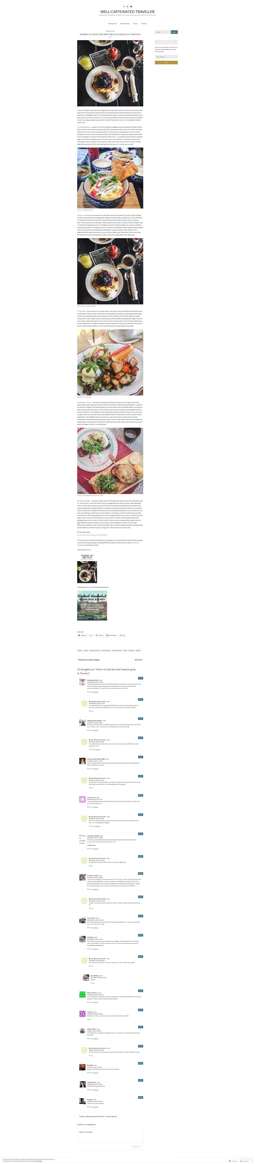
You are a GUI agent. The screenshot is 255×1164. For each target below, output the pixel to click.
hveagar (89, 1099)
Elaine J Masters (92, 993)
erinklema (90, 937)
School (81, 215)
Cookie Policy (38, 1161)
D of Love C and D (92, 875)
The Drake (82, 311)
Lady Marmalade (84, 501)
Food (113, 31)
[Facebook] (131, 6)
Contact (144, 23)
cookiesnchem (91, 1082)
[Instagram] (127, 6)
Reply (140, 678)
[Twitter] (124, 6)
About (135, 23)
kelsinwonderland (92, 680)
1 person (96, 692)
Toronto (138, 650)
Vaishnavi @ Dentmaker (94, 720)
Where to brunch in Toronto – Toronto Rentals (101, 1116)
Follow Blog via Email (166, 42)
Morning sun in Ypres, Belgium (89, 660)
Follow (166, 62)
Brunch (80, 650)
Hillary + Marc (91, 1029)
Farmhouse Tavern (85, 402)
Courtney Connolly (93, 836)
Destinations (112, 23)
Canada (108, 31)
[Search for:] (166, 32)
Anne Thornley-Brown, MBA (96, 759)
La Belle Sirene (91, 845)
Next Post (138, 660)
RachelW (90, 1065)
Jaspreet (90, 1012)
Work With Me (125, 23)
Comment (136, 1146)
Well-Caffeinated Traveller (127, 11)
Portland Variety (84, 127)
